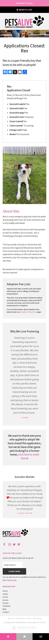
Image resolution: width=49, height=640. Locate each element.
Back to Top (37, 618)
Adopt (5, 594)
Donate (6, 603)
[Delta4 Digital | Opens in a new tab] (24, 630)
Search (29, 618)
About (5, 591)
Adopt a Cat (25, 10)
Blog (4, 609)
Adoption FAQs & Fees (28, 312)
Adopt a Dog (25, 3)
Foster (5, 597)
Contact (6, 612)
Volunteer (7, 606)
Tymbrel (43, 622)
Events (5, 600)
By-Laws (11, 618)
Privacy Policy (20, 618)
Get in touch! (11, 580)
